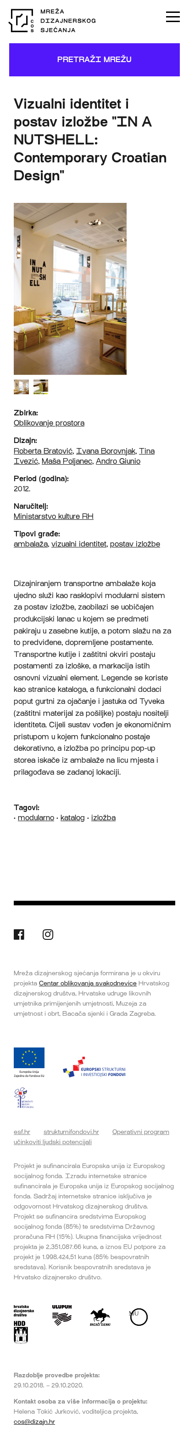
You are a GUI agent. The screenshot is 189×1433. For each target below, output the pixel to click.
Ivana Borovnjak (105, 451)
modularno (36, 817)
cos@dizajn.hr (34, 1421)
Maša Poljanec (67, 461)
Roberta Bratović (43, 451)
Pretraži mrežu (94, 59)
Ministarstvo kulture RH (54, 516)
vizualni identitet (78, 544)
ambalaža (31, 544)
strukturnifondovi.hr (71, 1131)
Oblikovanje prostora (49, 423)
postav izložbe (135, 544)
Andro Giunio (118, 461)
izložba (103, 817)
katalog (73, 817)
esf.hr (22, 1131)
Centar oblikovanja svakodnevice (88, 983)
